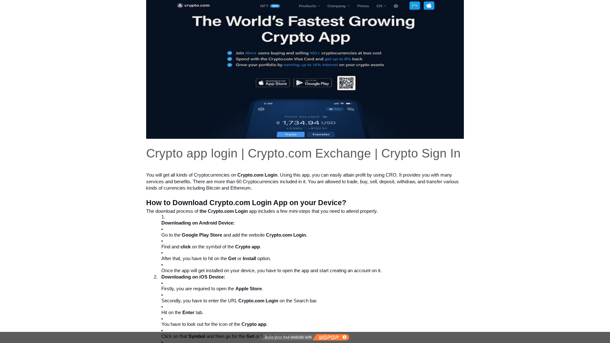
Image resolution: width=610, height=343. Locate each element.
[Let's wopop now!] (330, 337)
